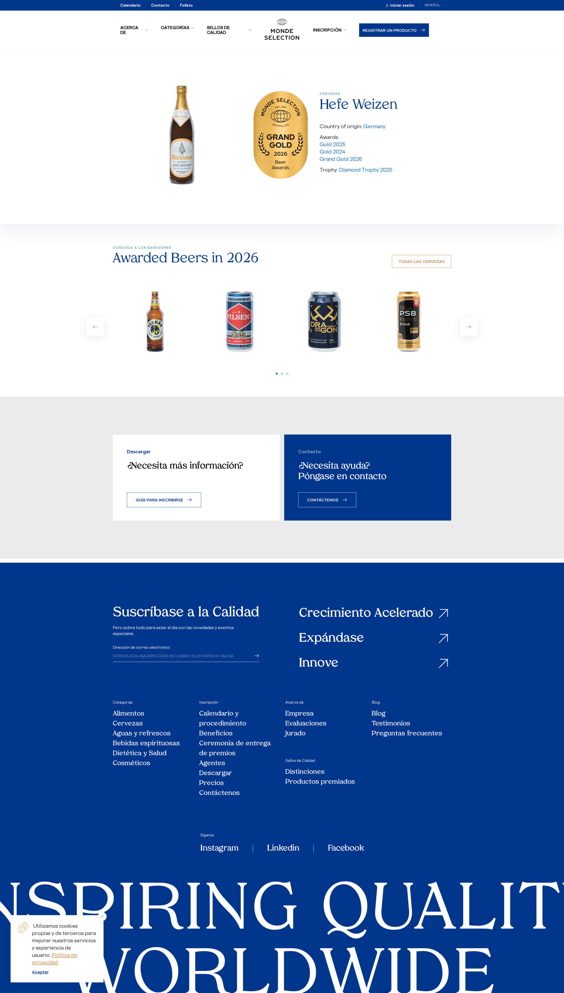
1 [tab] (277, 374)
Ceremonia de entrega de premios (235, 749)
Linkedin (283, 848)
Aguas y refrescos (142, 734)
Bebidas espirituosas (146, 744)
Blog (376, 702)
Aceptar (40, 972)
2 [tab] (282, 374)
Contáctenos (219, 793)
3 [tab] (287, 374)
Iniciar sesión (402, 5)
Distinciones (305, 772)
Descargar (215, 773)
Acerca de (129, 30)
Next (469, 327)
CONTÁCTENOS (322, 499)
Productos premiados (320, 782)
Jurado (295, 734)
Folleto (186, 5)
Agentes (212, 763)
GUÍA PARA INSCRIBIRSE (159, 499)
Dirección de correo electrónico (141, 647)
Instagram (219, 848)
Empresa (299, 714)
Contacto (160, 5)
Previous (95, 327)
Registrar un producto (390, 30)
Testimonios (391, 724)
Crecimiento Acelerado (366, 614)
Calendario (130, 5)
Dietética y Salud (140, 754)
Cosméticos (131, 763)
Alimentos (128, 714)
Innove (318, 664)
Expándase (331, 639)
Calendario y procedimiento (222, 719)
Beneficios (216, 734)
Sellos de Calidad (218, 30)
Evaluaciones (306, 724)
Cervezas (128, 724)
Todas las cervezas (422, 261)
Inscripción (327, 30)
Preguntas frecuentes (407, 734)
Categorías (175, 27)
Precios (211, 783)
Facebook (346, 848)
